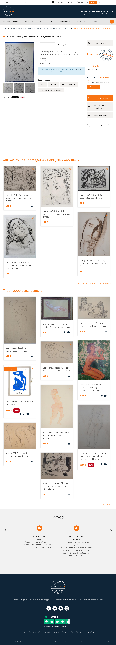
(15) (27, 632)
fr (99, 2)
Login (93, 2)
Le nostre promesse (58, 600)
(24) (57, 632)
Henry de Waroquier (63, 29)
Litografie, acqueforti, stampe (45, 29)
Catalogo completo (16, 29)
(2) (51, 632)
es (111, 2)
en (102, 2)
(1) (66, 632)
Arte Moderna (29, 29)
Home (5, 29)
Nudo (42, 84)
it (108, 2)
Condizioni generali (97, 600)
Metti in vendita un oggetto (41, 600)
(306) (23, 632)
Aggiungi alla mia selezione (100, 106)
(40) (45, 632)
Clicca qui (78, 70)
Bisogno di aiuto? (26, 600)
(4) (83, 632)
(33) (36, 632)
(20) (80, 632)
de (105, 2)
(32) (42, 632)
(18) (69, 632)
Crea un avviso (100, 43)
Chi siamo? (15, 600)
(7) (39, 632)
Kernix (109, 641)
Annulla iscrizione (71, 600)
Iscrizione (84, 2)
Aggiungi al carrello (100, 98)
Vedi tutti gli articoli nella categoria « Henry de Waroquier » (93, 283)
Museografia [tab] (62, 45)
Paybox (105, 641)
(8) (74, 632)
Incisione (53, 84)
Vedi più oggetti (107, 504)
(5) (91, 632)
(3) (72, 632)
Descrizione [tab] (48, 45)
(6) (33, 632)
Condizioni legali (84, 600)
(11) (88, 632)
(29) (30, 632)
